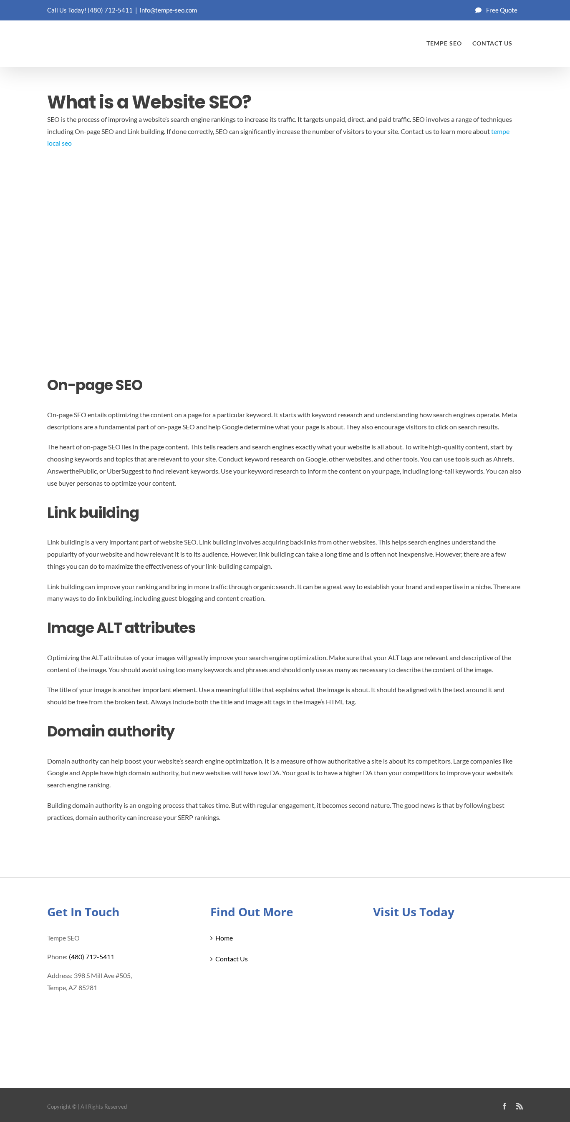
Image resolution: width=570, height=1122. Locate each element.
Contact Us (231, 959)
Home (224, 938)
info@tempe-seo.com (168, 10)
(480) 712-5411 (110, 10)
